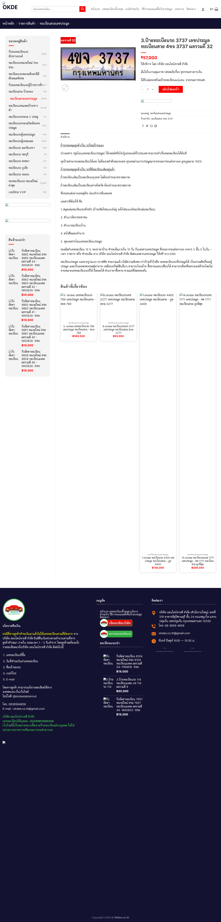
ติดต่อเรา (191, 9)
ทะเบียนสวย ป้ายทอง (21, 91)
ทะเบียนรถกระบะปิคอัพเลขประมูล (24, 126)
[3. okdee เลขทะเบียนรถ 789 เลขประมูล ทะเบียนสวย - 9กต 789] (79, 306)
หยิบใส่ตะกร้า (170, 89)
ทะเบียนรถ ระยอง (19, 174)
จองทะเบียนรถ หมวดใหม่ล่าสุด (23, 183)
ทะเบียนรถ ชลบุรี (18, 154)
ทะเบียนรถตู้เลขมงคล (21, 141)
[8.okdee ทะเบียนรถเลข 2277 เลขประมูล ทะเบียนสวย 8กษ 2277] (118, 306)
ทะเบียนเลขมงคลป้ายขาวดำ (23, 108)
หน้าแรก (95, 9)
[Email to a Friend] (151, 126)
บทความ (179, 9)
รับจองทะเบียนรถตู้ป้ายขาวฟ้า (26, 85)
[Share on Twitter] (147, 126)
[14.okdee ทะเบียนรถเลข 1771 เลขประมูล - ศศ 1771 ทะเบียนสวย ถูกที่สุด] (198, 422)
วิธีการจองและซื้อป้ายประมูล (157, 9)
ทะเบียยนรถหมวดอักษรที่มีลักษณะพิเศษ (24, 76)
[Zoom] (65, 87)
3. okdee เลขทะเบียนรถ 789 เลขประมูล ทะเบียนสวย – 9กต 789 (78, 329)
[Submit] (82, 9)
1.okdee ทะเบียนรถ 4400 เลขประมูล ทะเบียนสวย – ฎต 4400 (158, 561)
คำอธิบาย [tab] (65, 136)
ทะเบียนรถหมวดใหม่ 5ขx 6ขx (23, 65)
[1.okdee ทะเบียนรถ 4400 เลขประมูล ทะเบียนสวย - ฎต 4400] (158, 422)
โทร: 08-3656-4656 (171, 625)
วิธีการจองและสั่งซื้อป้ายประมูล (126, 614)
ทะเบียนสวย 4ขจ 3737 (162, 118)
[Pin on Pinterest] (155, 126)
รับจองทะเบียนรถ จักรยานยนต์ (18, 54)
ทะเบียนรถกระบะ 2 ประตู (23, 116)
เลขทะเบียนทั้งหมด (112, 9)
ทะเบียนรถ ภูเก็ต (18, 168)
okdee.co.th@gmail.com (174, 633)
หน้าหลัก (8, 23)
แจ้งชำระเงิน (132, 9)
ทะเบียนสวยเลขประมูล (54, 23)
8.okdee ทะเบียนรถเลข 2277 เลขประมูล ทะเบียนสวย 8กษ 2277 (118, 329)
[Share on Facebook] (143, 126)
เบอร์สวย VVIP (17, 192)
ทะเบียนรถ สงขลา (19, 161)
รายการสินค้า (26, 23)
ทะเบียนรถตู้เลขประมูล (22, 134)
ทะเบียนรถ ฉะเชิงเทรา (22, 148)
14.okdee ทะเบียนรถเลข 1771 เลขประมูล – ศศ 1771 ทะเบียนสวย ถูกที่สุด (198, 561)
